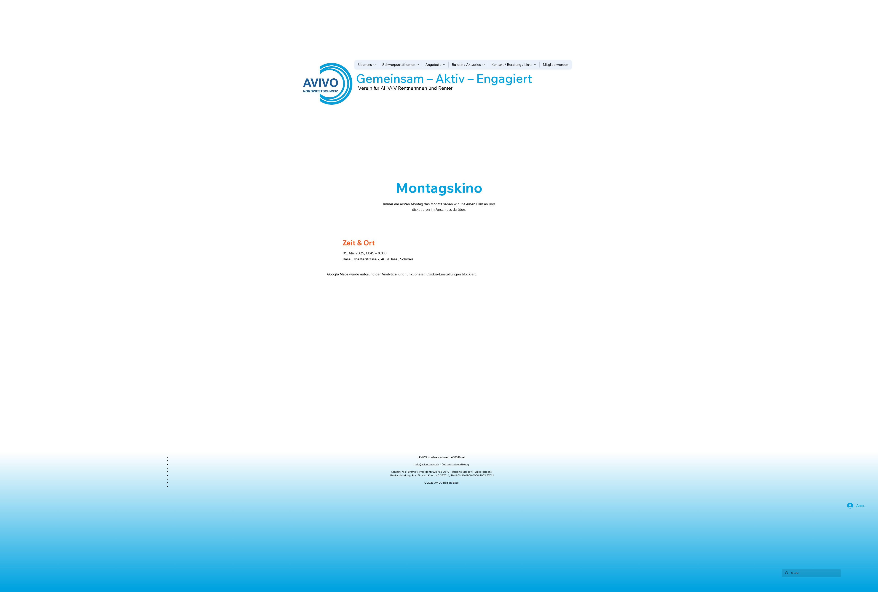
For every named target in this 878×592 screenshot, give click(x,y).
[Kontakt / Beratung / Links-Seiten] (535, 65)
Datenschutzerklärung (455, 464)
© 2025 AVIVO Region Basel (441, 482)
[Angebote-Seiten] (444, 65)
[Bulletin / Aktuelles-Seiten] (483, 65)
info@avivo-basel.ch (427, 464)
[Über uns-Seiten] (374, 65)
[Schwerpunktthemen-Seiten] (418, 65)
